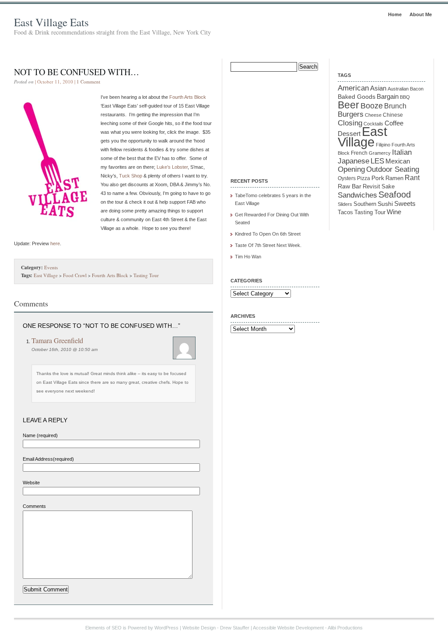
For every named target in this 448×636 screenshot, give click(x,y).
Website (31, 482)
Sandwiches (357, 195)
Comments (34, 506)
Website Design (199, 627)
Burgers (351, 114)
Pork (377, 178)
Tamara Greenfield (57, 340)
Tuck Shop (130, 175)
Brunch (395, 106)
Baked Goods (356, 96)
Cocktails (373, 123)
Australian (398, 88)
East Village (46, 275)
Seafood (394, 194)
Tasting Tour (146, 275)
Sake (388, 186)
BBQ (405, 97)
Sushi (385, 203)
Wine (394, 211)
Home (395, 14)
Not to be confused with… (76, 72)
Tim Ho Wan (248, 256)
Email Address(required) (48, 459)
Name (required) (40, 435)
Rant (412, 177)
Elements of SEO (103, 627)
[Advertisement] (274, 119)
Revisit (371, 187)
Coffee (394, 123)
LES (377, 160)
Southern (365, 204)
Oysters (347, 178)
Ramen (394, 178)
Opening (351, 169)
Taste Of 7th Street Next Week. (268, 245)
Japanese (353, 161)
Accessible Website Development (288, 627)
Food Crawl (75, 275)
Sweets (405, 203)
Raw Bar (349, 186)
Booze (371, 105)
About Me (421, 14)
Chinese (393, 115)
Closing (350, 122)
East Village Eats (51, 22)
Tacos (345, 212)
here (55, 243)
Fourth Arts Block (187, 97)
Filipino (383, 144)
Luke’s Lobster (172, 167)
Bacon (417, 88)
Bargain (388, 96)
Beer (348, 105)
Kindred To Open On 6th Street (268, 233)
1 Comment (88, 81)
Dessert (349, 133)
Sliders (345, 204)
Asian (378, 88)
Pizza (363, 178)
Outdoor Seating (392, 169)
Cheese (373, 115)
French (359, 153)
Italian (402, 152)
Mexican (397, 161)
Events (51, 267)
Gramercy (380, 153)
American (353, 87)
